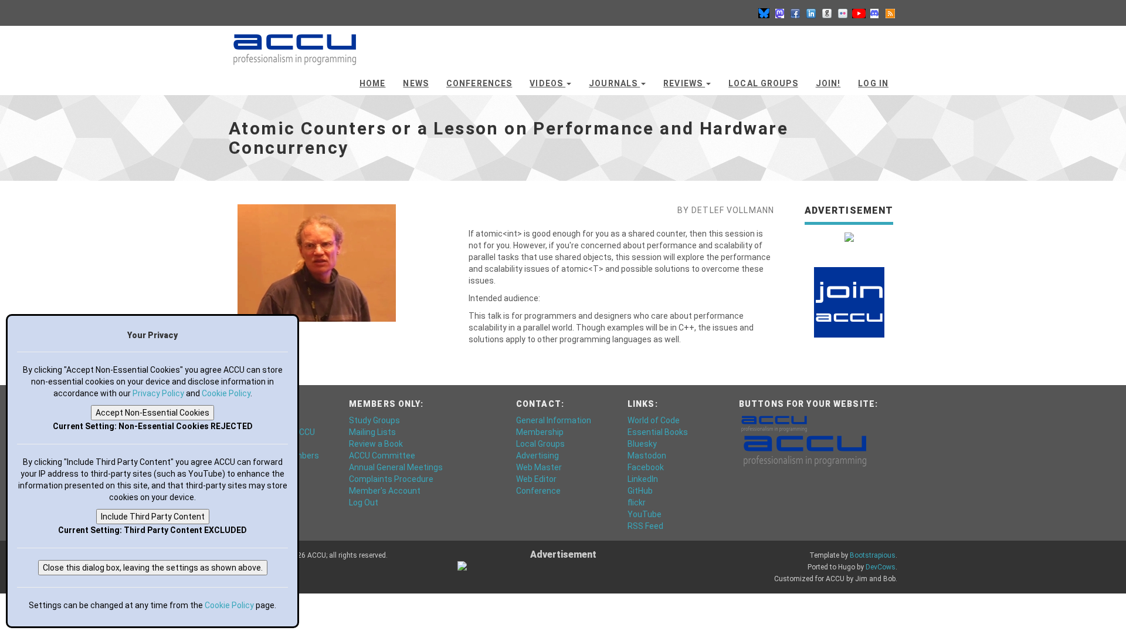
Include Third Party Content (153, 516)
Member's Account (384, 490)
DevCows (881, 567)
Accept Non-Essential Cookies (152, 412)
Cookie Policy (226, 393)
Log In (873, 83)
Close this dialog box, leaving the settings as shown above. (153, 567)
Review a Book (376, 443)
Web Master (539, 467)
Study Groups (374, 420)
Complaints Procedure (391, 479)
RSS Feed (645, 526)
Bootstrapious (873, 555)
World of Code (654, 420)
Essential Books (658, 432)
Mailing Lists (372, 432)
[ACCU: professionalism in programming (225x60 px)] (805, 450)
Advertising (537, 455)
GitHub (640, 490)
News (415, 83)
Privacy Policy (158, 393)
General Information (553, 420)
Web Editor (536, 479)
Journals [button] (614, 83)
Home (372, 83)
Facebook (646, 467)
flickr (637, 502)
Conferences (479, 83)
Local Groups (763, 83)
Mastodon (647, 455)
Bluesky (642, 443)
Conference (538, 490)
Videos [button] (547, 83)
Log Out (363, 502)
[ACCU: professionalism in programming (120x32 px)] (774, 423)
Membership (540, 432)
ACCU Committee (382, 455)
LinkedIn (643, 479)
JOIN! (828, 83)
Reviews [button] (684, 83)
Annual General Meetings (396, 467)
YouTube (645, 514)
